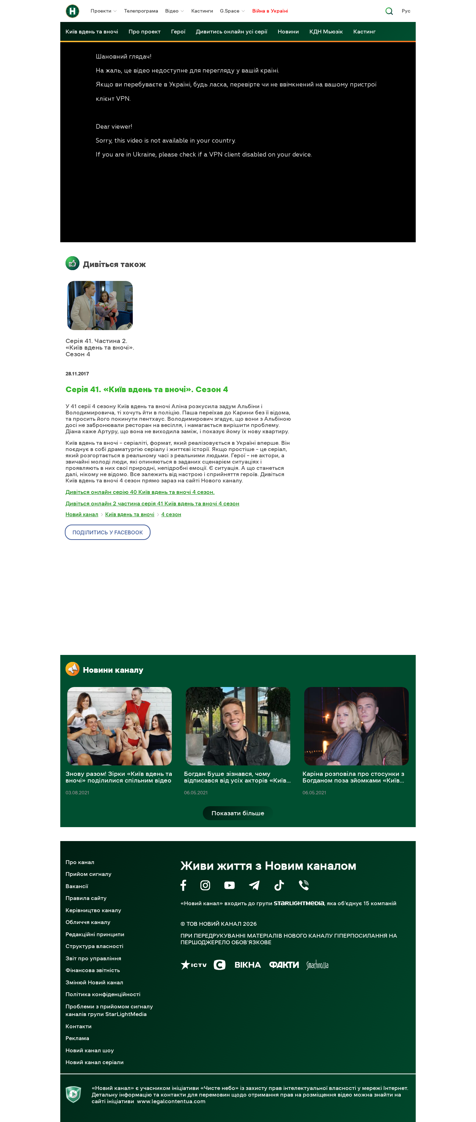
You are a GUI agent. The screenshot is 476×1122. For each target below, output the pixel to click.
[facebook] (183, 886)
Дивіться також (114, 264)
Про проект (145, 31)
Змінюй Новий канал (94, 982)
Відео (171, 10)
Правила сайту (86, 898)
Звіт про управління (93, 958)
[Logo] (72, 11)
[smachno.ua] (317, 966)
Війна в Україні (270, 10)
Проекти (101, 10)
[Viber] (304, 886)
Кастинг (364, 31)
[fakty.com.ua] (284, 966)
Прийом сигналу (89, 874)
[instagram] (205, 886)
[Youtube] (229, 886)
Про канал (80, 862)
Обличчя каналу (88, 922)
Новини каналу (113, 670)
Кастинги (202, 10)
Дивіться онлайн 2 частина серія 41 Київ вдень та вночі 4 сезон (152, 503)
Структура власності (94, 946)
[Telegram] (254, 886)
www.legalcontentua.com (171, 1101)
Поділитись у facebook (107, 532)
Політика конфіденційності (103, 994)
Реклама (77, 1038)
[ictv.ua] (194, 966)
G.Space (229, 10)
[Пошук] (389, 13)
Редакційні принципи (95, 934)
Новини (288, 31)
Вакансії (77, 886)
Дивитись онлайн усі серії (231, 31)
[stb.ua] (220, 966)
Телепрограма (141, 10)
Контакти (79, 1026)
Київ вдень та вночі (92, 31)
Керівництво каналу (93, 910)
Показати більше (238, 813)
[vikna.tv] (247, 966)
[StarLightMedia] (299, 903)
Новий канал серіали (95, 1062)
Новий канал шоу (90, 1050)
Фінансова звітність (93, 970)
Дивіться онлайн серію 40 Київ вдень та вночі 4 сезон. (140, 492)
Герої (178, 31)
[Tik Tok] (279, 886)
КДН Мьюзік (326, 31)
